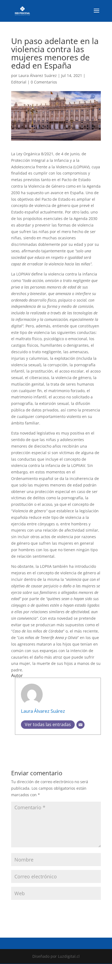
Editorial (18, 82)
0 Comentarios (44, 82)
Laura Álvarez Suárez (37, 75)
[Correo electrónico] (80, 725)
